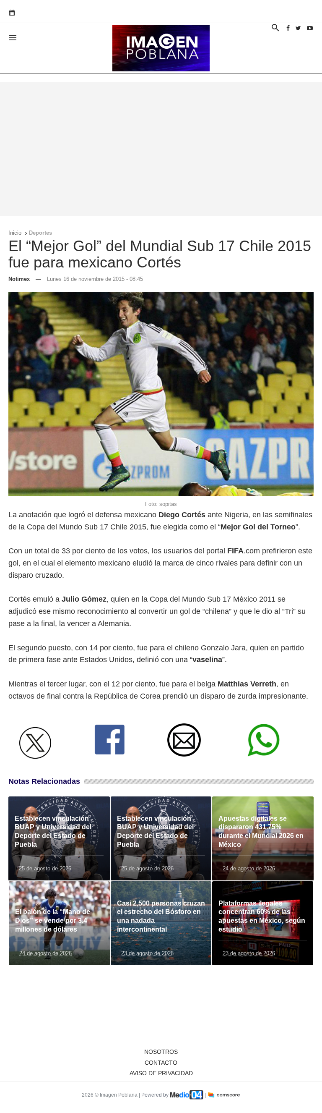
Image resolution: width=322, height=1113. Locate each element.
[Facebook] (288, 28)
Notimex (19, 279)
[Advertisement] (161, 149)
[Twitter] (298, 28)
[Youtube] (310, 28)
